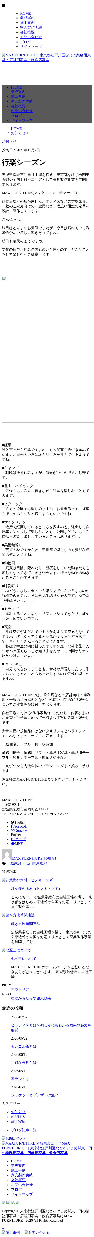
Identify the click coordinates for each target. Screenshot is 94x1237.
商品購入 (18, 1117)
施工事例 (27, 22)
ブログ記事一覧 (24, 1130)
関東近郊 (39, 863)
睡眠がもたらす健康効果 (31, 998)
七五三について (24, 959)
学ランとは (20, 1079)
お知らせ (51, 858)
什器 (27, 863)
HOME (25, 13)
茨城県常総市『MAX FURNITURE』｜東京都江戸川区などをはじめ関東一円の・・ (47, 1148)
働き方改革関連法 (25, 924)
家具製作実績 (31, 27)
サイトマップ (31, 47)
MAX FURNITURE (27, 858)
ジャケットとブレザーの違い (34, 1095)
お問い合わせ (31, 37)
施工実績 (18, 1122)
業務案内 (27, 18)
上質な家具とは (24, 1062)
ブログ (25, 42)
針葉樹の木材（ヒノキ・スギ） (36, 889)
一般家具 (14, 863)
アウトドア (22, 989)
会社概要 (27, 32)
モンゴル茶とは (24, 1046)
